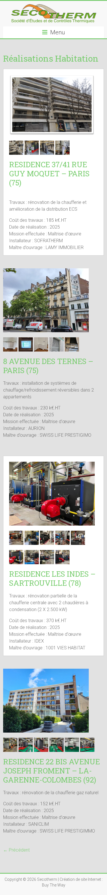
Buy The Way (53, 885)
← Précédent (16, 850)
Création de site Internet (80, 879)
